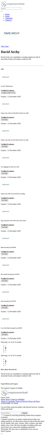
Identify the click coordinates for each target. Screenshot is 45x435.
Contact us (14, 399)
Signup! (24, 413)
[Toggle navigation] (2, 11)
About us (8, 20)
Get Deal (4, 119)
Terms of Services (21, 401)
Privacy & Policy (34, 401)
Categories (9, 18)
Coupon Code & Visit (8, 93)
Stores (7, 16)
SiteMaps (21, 399)
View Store (5, 46)
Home (7, 14)
